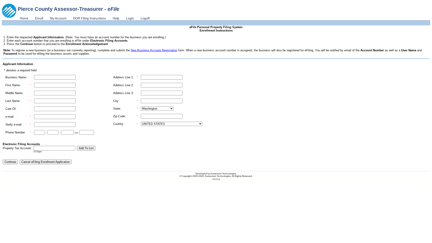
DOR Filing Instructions (89, 18)
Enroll (39, 18)
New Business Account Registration (154, 50)
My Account (58, 18)
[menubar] (84, 18)
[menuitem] (24, 18)
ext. (77, 132)
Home (24, 18)
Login (130, 18)
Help (116, 18)
